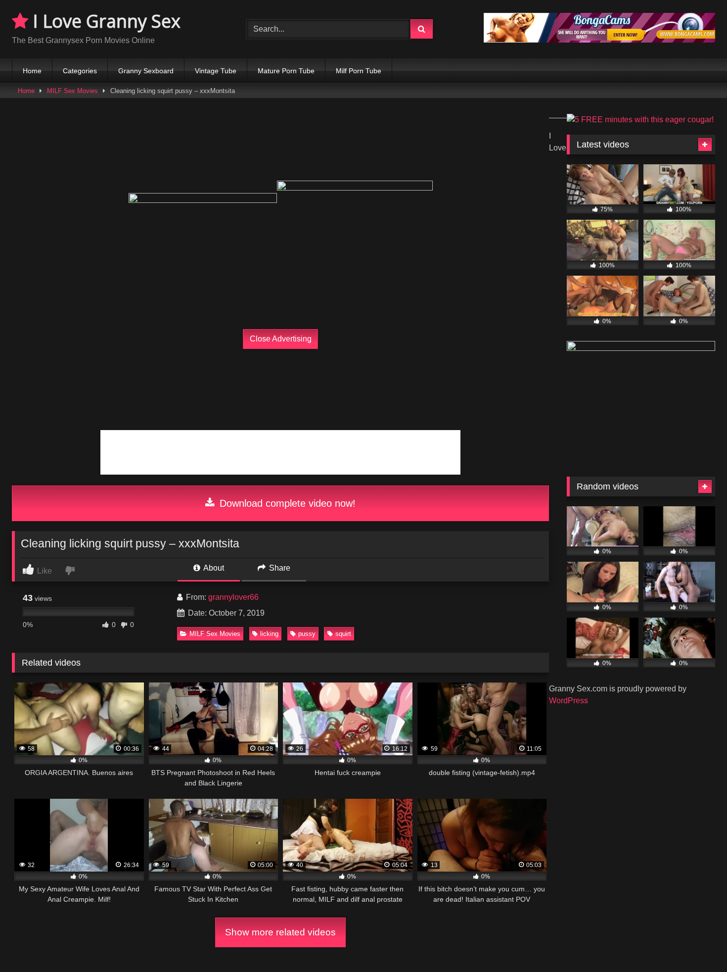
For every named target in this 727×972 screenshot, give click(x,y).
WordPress (568, 700)
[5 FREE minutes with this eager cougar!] (640, 119)
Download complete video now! (286, 503)
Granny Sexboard (146, 71)
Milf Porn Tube (358, 71)
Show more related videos (280, 932)
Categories (80, 71)
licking (269, 633)
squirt (343, 633)
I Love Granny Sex (104, 21)
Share (278, 568)
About (213, 568)
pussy (307, 633)
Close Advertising (281, 339)
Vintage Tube (215, 71)
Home (32, 71)
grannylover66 (233, 597)
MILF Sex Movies (72, 91)
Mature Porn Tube (286, 71)
